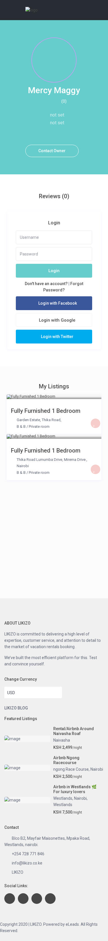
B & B (21, 426)
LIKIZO (17, 872)
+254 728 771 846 (28, 854)
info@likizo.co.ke (27, 863)
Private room (39, 426)
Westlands (62, 798)
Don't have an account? (46, 283)
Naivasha (61, 740)
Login (54, 270)
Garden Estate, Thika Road (38, 420)
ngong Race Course (71, 769)
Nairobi (23, 466)
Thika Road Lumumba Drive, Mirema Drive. (51, 459)
